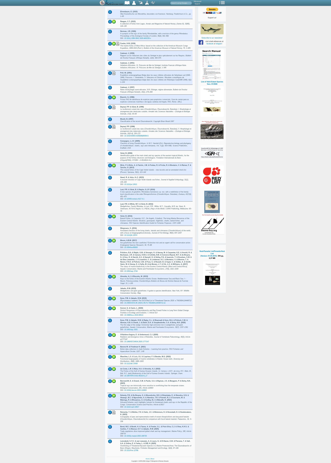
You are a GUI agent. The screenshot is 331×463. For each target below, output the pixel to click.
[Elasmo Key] (212, 224)
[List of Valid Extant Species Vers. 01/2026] (212, 101)
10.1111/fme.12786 (131, 450)
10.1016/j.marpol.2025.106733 (135, 436)
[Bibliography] (127, 3)
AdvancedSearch (197, 2)
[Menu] (222, 3)
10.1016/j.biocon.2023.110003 (135, 390)
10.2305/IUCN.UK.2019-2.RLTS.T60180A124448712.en (145, 303)
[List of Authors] (134, 3)
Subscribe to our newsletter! (212, 37)
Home (147, 459)
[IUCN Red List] (212, 176)
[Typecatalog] (147, 3)
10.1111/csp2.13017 (131, 407)
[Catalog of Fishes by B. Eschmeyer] (212, 202)
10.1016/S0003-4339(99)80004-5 (136, 136)
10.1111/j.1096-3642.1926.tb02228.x (137, 38)
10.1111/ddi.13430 (131, 364)
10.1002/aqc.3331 (131, 329)
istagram (219, 43)
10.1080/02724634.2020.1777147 (136, 342)
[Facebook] (212, 29)
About (152, 459)
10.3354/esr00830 (131, 247)
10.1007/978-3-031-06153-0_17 (135, 376)
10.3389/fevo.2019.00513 (133, 315)
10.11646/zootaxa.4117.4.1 (134, 199)
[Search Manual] (212, 64)
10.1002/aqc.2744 (131, 271)
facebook (209, 43)
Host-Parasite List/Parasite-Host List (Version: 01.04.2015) (212, 253)
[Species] (140, 3)
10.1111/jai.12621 (130, 184)
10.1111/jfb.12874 (130, 235)
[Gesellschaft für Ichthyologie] (212, 153)
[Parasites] (153, 3)
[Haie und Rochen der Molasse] (212, 130)
